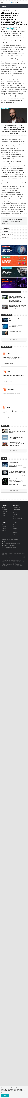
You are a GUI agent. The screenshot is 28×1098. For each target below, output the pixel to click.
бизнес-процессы (6, 172)
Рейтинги (4, 511)
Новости (4, 507)
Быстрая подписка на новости (11, 539)
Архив (3, 515)
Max (14, 524)
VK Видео (15, 528)
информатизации (6, 51)
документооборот (6, 49)
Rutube (14, 530)
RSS (5, 541)
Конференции (16, 507)
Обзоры (4, 513)
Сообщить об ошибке (9, 545)
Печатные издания (17, 518)
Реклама (4, 526)
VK (13, 526)
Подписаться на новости (7, 234)
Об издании (5, 524)
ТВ (13, 516)
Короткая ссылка (7, 237)
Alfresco (20, 67)
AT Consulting (11, 27)
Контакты (4, 530)
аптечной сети (13, 143)
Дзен (14, 534)
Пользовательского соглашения (15, 1092)
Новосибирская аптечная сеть (10, 182)
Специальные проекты (16, 510)
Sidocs (24, 62)
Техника (15, 514)
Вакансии (4, 528)
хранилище (4, 93)
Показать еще (14, 339)
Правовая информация (10, 547)
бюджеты (21, 198)
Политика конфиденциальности (12, 543)
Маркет (15, 512)
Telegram (15, 532)
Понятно (5, 1095)
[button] (25, 2)
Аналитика (4, 509)
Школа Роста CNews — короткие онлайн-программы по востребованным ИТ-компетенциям (12, 221)
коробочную (21, 143)
